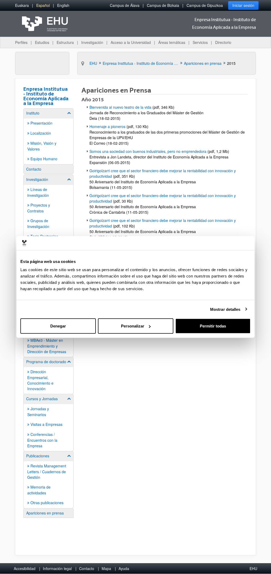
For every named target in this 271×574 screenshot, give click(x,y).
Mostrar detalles (225, 309)
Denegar (58, 326)
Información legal (57, 568)
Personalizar (132, 326)
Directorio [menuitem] (223, 42)
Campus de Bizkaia (163, 5)
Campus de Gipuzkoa (205, 5)
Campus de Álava (124, 5)
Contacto (86, 568)
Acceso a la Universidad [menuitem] (131, 42)
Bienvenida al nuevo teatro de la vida (120, 107)
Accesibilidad (24, 568)
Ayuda (124, 568)
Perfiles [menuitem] (21, 42)
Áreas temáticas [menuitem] (171, 42)
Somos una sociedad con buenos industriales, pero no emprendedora (147, 151)
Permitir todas (213, 326)
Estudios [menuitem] (42, 42)
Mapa (106, 568)
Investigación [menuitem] (92, 42)
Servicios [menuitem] (200, 42)
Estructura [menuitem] (65, 42)
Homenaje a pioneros (107, 126)
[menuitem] (21, 5)
